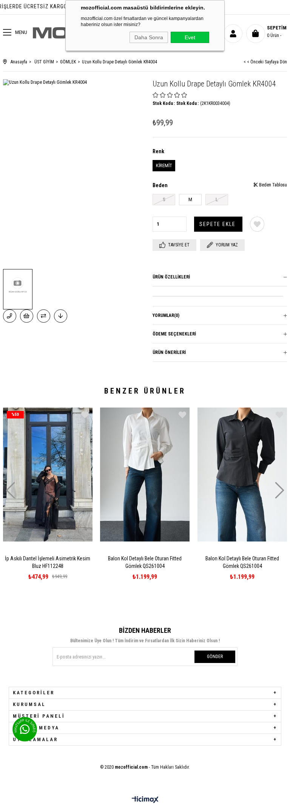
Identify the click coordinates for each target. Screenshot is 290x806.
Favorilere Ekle (85, 415)
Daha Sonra (148, 37)
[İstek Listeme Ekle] (26, 316)
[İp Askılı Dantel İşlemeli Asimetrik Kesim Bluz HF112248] (48, 474)
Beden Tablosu (272, 185)
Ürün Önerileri (169, 352)
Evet (190, 37)
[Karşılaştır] (43, 316)
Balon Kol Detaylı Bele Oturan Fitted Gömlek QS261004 (145, 562)
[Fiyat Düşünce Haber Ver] (60, 316)
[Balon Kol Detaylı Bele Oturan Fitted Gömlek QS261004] (145, 474)
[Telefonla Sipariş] (9, 316)
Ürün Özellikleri (171, 277)
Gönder (215, 656)
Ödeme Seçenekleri (174, 334)
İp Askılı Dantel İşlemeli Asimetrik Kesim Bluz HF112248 (47, 562)
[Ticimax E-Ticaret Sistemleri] (145, 800)
